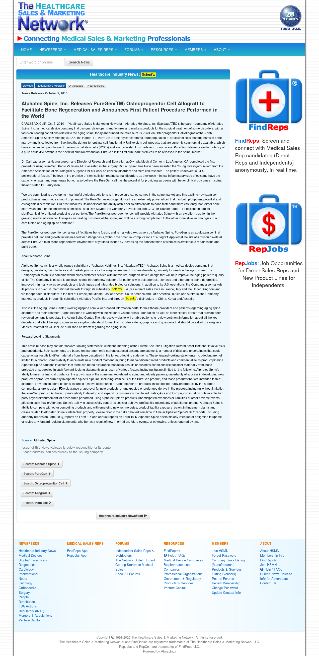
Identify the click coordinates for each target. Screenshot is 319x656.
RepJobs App (76, 555)
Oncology (25, 583)
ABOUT (220, 49)
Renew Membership (226, 583)
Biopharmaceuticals (33, 560)
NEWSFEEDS (51, 49)
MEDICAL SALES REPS (94, 49)
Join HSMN (220, 550)
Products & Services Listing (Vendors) (227, 571)
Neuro (23, 578)
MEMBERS (194, 49)
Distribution (27, 601)
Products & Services (179, 583)
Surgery (24, 592)
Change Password (225, 587)
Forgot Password (224, 555)
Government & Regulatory (182, 578)
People (24, 597)
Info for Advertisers (274, 578)
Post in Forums (223, 578)
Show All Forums (127, 573)
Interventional (28, 573)
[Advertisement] (183, 18)
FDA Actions (28, 606)
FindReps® (172, 550)
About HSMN (269, 550)
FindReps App (77, 550)
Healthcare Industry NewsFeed (121, 515)
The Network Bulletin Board (135, 560)
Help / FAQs (176, 555)
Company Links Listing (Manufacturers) (228, 562)
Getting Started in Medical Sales (134, 567)
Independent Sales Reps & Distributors (134, 553)
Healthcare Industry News (37, 550)
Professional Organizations (183, 573)
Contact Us (268, 583)
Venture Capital (30, 620)
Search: (40, 464)
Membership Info (272, 555)
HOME (26, 49)
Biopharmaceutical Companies (177, 567)
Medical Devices (31, 555)
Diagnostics (27, 564)
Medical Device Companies (183, 560)
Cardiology (26, 569)
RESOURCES (162, 49)
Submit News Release (276, 573)
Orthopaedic (27, 587)
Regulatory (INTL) (31, 610)
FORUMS (132, 49)
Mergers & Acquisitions (35, 615)
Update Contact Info (226, 592)
